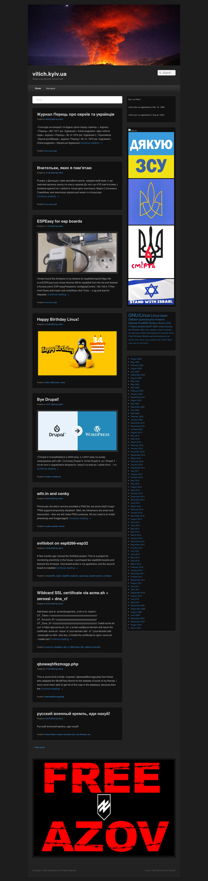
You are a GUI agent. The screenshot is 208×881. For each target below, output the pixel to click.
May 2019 (135, 435)
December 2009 (138, 605)
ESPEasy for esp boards (59, 221)
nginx (142, 329)
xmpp (130, 343)
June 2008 (135, 615)
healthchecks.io (96, 575)
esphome (74, 575)
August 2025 (136, 368)
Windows (137, 336)
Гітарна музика (136, 326)
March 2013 (136, 534)
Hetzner (142, 340)
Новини (160, 319)
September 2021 (138, 397)
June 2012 (135, 554)
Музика (132, 323)
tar (138, 343)
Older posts (38, 747)
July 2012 (135, 550)
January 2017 (137, 474)
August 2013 (136, 518)
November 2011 (138, 573)
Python (145, 343)
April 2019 (135, 438)
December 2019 (138, 422)
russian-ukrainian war (65, 734)
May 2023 (135, 384)
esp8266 (65, 575)
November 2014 (138, 499)
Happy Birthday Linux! (58, 319)
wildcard (88, 647)
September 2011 (138, 579)
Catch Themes (169, 870)
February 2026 (137, 365)
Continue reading (91, 143)
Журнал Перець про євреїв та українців (75, 114)
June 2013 (135, 525)
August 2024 (136, 377)
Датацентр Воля (139, 333)
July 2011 (135, 586)
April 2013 (135, 531)
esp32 (58, 575)
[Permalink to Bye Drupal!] (77, 453)
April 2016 (135, 483)
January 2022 (137, 393)
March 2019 (136, 442)
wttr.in (62, 526)
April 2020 (135, 413)
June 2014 (135, 502)
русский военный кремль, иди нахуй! (73, 713)
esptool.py (83, 575)
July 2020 (135, 410)
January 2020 (137, 419)
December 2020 (138, 406)
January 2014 (137, 512)
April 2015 (135, 490)
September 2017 (138, 467)
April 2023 (135, 387)
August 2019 (136, 432)
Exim (159, 340)
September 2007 (138, 621)
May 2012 (135, 557)
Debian (133, 319)
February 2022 (137, 390)
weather (54, 526)
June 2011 (135, 589)
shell (141, 343)
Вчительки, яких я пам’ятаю (64, 167)
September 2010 (138, 592)
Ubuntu (161, 323)
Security (168, 326)
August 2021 (136, 400)
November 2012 (138, 544)
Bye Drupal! (48, 399)
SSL (82, 647)
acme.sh (49, 647)
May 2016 (135, 480)
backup (154, 333)
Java (134, 343)
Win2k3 (164, 340)
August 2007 (136, 624)
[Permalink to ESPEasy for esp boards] (77, 274)
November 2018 (138, 451)
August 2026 (136, 358)
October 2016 (137, 477)
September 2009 (138, 608)
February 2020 (137, 416)
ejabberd (153, 340)
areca (148, 340)
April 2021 (135, 403)
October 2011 (137, 576)
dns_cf (66, 647)
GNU (47, 382)
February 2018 (137, 461)
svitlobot (107, 575)
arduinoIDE (50, 575)
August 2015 (136, 486)
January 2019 (137, 448)
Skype (169, 340)
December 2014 (138, 496)
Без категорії (51, 150)
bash (163, 315)
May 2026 (135, 361)
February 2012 (137, 567)
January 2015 (137, 493)
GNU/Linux (55, 382)
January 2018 (137, 464)
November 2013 (138, 515)
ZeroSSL (97, 647)
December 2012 (138, 541)
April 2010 (135, 602)
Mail (154, 336)
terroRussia (81, 734)
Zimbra (153, 323)
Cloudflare (58, 647)
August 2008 (136, 611)
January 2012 (137, 570)
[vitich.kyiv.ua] (104, 64)
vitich (60, 119)
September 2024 (138, 374)
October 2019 (137, 429)
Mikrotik (145, 336)
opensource (146, 319)
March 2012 (136, 563)
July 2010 (135, 599)
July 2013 (135, 522)
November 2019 (138, 426)
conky (48, 526)
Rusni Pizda (50, 734)
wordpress (56, 476)
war (89, 734)
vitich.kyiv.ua (49, 73)
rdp (168, 336)
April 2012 (135, 560)
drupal (48, 476)
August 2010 (136, 595)
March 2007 (136, 627)
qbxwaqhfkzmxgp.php (57, 664)
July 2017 (135, 470)
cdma (137, 340)
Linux (62, 382)
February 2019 (137, 445)
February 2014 (137, 509)
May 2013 (135, 528)
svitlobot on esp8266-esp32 (62, 543)
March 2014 (136, 506)
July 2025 (135, 371)
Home (38, 88)
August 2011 (136, 583)
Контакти (50, 88)
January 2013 (137, 538)
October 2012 (137, 547)
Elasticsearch (161, 336)
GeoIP (149, 326)
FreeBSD (143, 323)
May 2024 (135, 381)
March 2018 (136, 458)
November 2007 (138, 618)
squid (151, 336)
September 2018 (138, 454)
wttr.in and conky (53, 493)
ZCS (168, 323)
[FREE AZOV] (104, 854)
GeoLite (131, 340)
